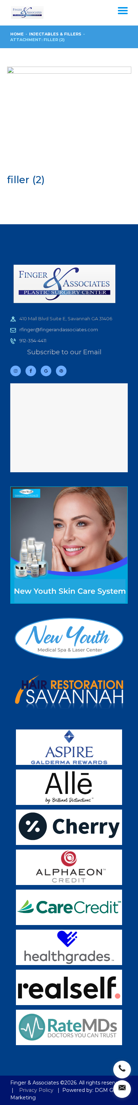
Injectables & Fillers (55, 34)
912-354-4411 (32, 340)
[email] (122, 1089)
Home (17, 34)
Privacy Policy (36, 1090)
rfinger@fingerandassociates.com (58, 329)
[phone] (122, 1069)
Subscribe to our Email (64, 352)
